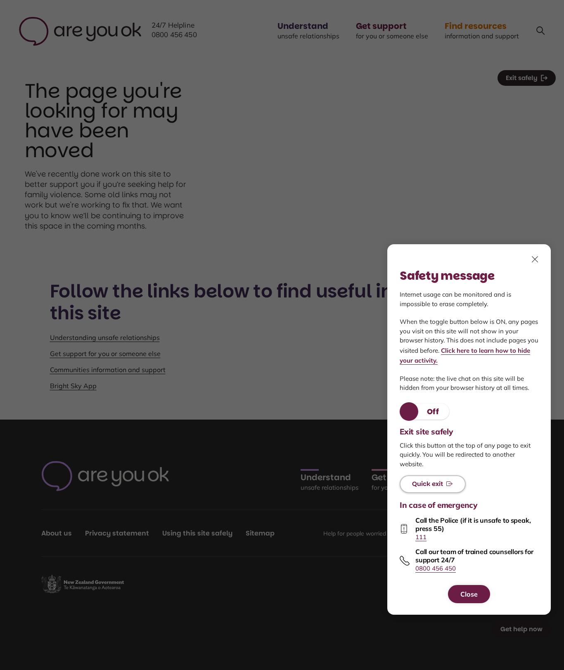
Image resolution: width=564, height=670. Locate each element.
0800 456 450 (435, 569)
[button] (424, 411)
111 (421, 537)
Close (469, 594)
